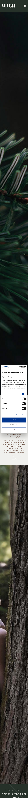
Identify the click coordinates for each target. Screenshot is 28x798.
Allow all (14, 419)
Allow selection (14, 424)
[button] (24, 5)
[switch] (24, 399)
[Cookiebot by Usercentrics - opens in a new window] (19, 367)
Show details (19, 414)
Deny (14, 429)
